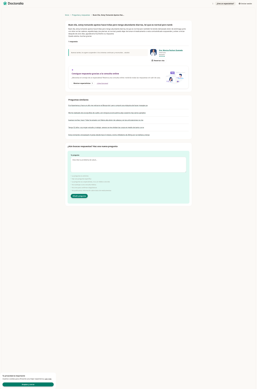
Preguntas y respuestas (81, 15)
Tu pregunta (75, 155)
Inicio (67, 15)
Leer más (48, 379)
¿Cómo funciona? (102, 83)
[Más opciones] (213, 4)
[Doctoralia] (13, 3)
